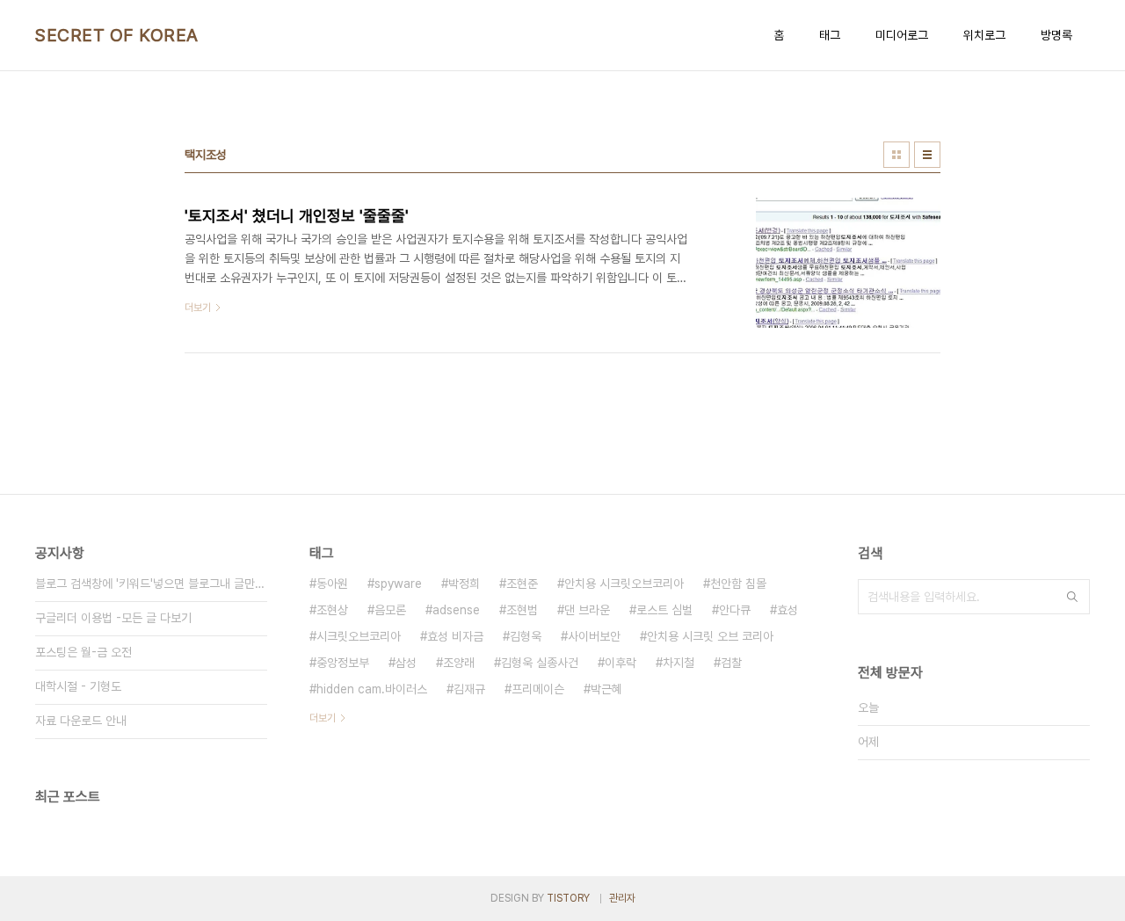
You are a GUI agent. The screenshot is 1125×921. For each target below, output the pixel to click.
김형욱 (525, 636)
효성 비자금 (455, 636)
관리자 (622, 898)
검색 (1072, 596)
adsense (456, 610)
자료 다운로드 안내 (81, 721)
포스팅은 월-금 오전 (83, 652)
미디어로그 (901, 35)
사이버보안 (594, 636)
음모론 (390, 610)
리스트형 (927, 154)
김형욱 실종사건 (539, 663)
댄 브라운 (587, 610)
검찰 (731, 663)
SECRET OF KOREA (117, 35)
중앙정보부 (342, 663)
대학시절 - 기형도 (78, 686)
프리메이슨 (538, 689)
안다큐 (735, 610)
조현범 (522, 610)
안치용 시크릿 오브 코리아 (710, 636)
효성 (787, 610)
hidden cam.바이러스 (371, 689)
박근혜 (606, 689)
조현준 (522, 584)
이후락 (620, 663)
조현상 (332, 610)
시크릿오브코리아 (358, 636)
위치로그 (984, 35)
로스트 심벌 (664, 610)
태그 (829, 35)
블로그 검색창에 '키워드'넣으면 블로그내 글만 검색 (151, 584)
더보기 (322, 718)
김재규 (469, 689)
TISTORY (568, 898)
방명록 (1056, 35)
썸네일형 (896, 154)
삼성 (406, 663)
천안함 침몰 (738, 584)
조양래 (459, 663)
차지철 (678, 663)
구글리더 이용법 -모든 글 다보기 (113, 618)
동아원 (332, 584)
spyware (398, 584)
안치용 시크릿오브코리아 (624, 584)
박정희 (464, 584)
